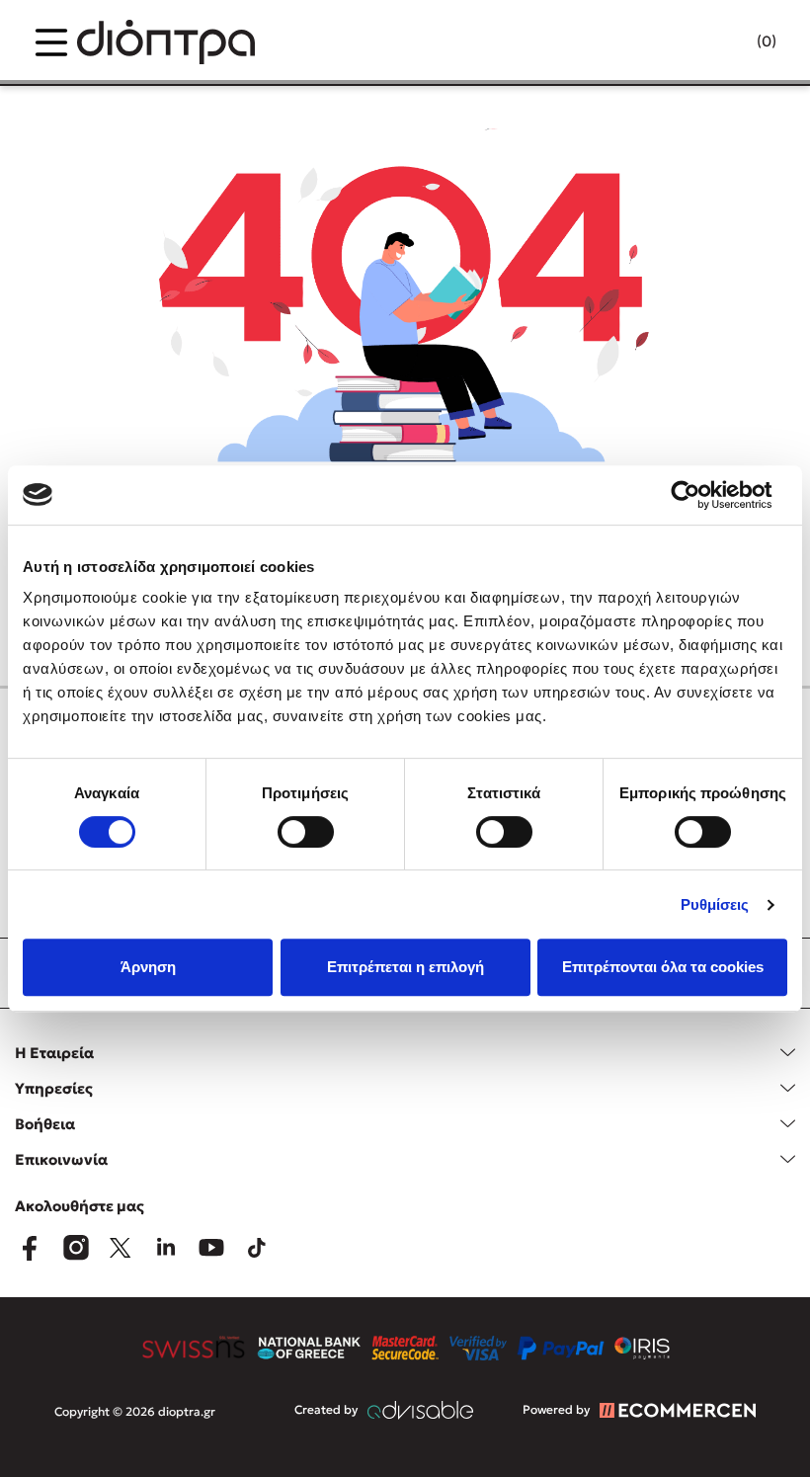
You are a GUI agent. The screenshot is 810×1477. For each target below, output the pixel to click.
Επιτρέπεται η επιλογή (405, 966)
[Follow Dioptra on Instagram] (75, 1248)
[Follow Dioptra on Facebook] (29, 1248)
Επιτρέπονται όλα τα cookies (663, 966)
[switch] (306, 832)
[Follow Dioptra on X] (120, 1248)
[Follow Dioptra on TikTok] (257, 1248)
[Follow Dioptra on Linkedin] (166, 1248)
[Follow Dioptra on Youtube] (211, 1248)
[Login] (728, 42)
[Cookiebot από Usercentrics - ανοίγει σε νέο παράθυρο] (700, 495)
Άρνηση (148, 966)
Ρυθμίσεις (715, 904)
